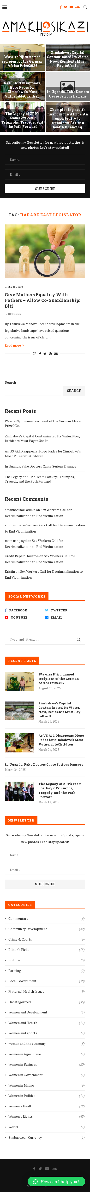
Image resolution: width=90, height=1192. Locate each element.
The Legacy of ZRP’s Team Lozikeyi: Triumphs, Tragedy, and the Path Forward (22, 120)
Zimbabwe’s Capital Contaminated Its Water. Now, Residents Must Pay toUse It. (68, 59)
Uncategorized (46, 1002)
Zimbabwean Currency (46, 1137)
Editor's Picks (46, 949)
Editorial (46, 960)
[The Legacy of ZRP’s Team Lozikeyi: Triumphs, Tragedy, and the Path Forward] (19, 791)
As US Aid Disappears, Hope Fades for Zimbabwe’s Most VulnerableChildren (22, 89)
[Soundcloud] (77, 7)
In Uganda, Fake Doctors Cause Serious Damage (68, 93)
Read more (13, 345)
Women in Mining (46, 1085)
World (46, 1127)
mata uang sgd (16, 540)
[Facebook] (61, 7)
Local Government (46, 981)
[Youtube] (71, 7)
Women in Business (46, 1064)
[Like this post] (34, 353)
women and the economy (46, 1043)
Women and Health (46, 1022)
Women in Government (46, 1074)
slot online (13, 525)
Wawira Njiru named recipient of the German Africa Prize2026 (22, 61)
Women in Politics (46, 1095)
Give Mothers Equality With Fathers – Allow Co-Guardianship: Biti (42, 300)
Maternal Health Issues (46, 991)
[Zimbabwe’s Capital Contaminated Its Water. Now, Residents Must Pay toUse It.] (19, 710)
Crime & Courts (14, 286)
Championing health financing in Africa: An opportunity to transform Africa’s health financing (67, 118)
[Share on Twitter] (45, 353)
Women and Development (46, 1012)
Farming (46, 970)
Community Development (46, 928)
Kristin (10, 571)
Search (10, 382)
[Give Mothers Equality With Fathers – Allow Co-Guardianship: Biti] (45, 251)
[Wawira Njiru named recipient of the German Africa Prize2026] (19, 681)
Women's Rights (46, 1116)
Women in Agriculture (46, 1054)
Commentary (46, 918)
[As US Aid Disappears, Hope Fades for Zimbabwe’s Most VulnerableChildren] (19, 742)
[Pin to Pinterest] (50, 353)
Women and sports (46, 1033)
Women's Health (46, 1106)
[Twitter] (65, 7)
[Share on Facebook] (40, 353)
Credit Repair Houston (22, 556)
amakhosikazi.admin (20, 509)
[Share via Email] (56, 353)
